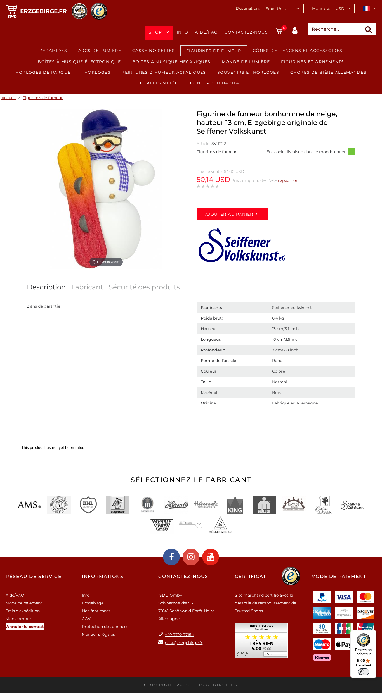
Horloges (97, 72)
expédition (288, 180)
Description (46, 287)
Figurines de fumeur (213, 50)
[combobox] (283, 8)
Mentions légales (98, 634)
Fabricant (87, 287)
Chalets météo (159, 82)
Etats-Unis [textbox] (275, 8)
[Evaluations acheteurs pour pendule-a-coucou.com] (261, 642)
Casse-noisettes (153, 50)
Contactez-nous (246, 32)
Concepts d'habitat (216, 82)
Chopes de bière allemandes (328, 72)
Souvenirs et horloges (248, 72)
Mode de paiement (24, 603)
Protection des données (105, 626)
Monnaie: (321, 8)
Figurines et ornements (312, 61)
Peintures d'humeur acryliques (164, 72)
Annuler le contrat (25, 626)
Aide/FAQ (206, 32)
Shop (155, 32)
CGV (86, 618)
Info (182, 32)
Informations (102, 576)
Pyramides (53, 50)
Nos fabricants (96, 610)
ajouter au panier (229, 214)
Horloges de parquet (44, 72)
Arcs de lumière (99, 50)
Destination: (248, 8)
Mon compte (18, 618)
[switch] (363, 671)
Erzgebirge (92, 603)
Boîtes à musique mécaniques (171, 61)
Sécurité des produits (144, 287)
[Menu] (373, 633)
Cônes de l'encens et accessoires (298, 50)
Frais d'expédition (23, 610)
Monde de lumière (246, 61)
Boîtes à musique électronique (79, 61)
